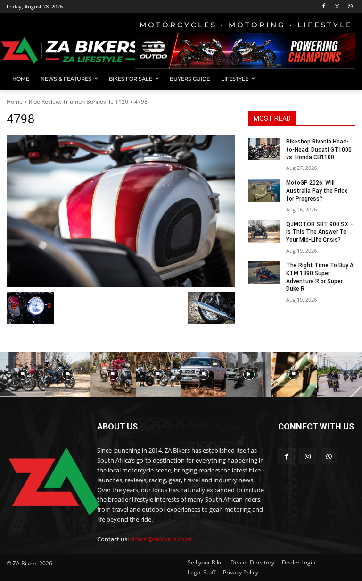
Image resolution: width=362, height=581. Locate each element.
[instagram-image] (22, 374)
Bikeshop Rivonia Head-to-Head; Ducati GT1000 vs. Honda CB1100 (319, 149)
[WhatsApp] (350, 6)
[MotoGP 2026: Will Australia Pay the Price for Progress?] (264, 190)
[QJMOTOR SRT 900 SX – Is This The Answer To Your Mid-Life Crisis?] (264, 231)
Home (15, 102)
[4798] (121, 211)
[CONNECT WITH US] (316, 441)
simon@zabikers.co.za (161, 539)
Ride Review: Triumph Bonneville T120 (78, 102)
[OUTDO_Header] (245, 51)
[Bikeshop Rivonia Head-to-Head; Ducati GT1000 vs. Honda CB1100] (264, 149)
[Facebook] (324, 6)
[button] (344, 79)
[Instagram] (336, 6)
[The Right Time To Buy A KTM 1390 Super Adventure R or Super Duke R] (264, 272)
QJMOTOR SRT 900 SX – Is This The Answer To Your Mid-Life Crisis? (320, 232)
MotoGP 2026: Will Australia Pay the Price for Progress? (317, 190)
